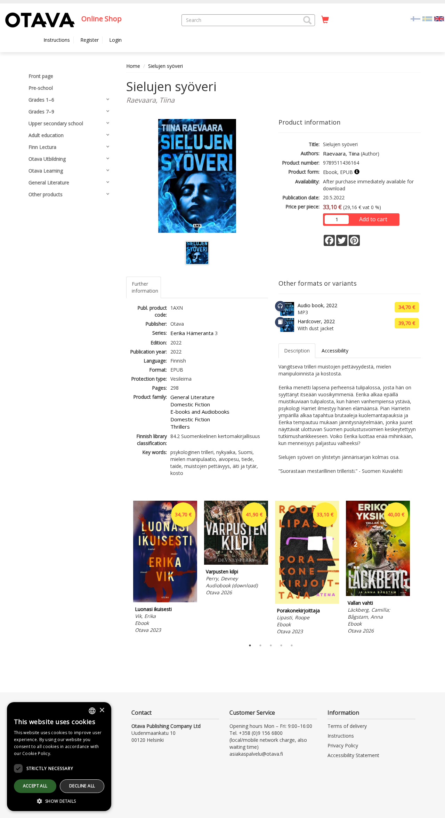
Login (115, 40)
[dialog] (59, 756)
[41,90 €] (236, 562)
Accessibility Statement (353, 755)
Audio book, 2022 (317, 305)
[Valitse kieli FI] (415, 18)
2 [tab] (260, 645)
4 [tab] (281, 645)
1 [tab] (249, 645)
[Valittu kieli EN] (439, 18)
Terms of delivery (347, 726)
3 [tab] (270, 645)
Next (417, 568)
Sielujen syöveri (165, 66)
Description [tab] (297, 350)
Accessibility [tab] (335, 350)
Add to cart (373, 219)
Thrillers (180, 426)
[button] (307, 20)
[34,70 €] (165, 600)
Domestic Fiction (190, 404)
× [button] (101, 710)
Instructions (56, 40)
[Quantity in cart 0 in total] (325, 20)
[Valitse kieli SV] (427, 18)
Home (133, 66)
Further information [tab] (145, 287)
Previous (124, 568)
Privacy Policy (342, 745)
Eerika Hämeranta (191, 332)
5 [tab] (291, 645)
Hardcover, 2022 (316, 321)
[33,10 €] (307, 601)
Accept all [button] (35, 786)
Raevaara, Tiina (341, 153)
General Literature (192, 397)
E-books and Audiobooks (199, 411)
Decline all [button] (82, 786)
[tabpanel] (165, 568)
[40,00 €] (378, 594)
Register (89, 40)
